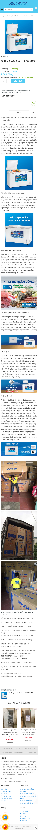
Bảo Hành (4, 794)
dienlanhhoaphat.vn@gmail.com (14, 781)
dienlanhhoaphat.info (8, 676)
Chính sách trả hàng (26, 803)
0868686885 (8, 95)
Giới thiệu (4, 789)
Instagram (24, 816)
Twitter (23, 813)
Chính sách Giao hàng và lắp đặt (28, 797)
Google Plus (25, 818)
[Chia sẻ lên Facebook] (7, 56)
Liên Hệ (3, 801)
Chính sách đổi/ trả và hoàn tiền (27, 790)
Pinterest (24, 820)
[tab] (19, 112)
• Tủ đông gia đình (30, 748)
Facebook (24, 811)
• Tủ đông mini (19, 748)
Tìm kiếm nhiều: (8, 748)
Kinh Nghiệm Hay (6, 798)
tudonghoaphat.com (25, 676)
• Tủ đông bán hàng (30, 752)
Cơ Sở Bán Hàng (6, 791)
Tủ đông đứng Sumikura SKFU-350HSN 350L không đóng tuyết (28, 732)
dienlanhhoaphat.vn (14, 673)
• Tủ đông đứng (18, 752)
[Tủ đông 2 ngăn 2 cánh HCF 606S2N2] (4, 695)
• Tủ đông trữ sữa (7, 752)
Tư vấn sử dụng (6, 796)
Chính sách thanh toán (27, 794)
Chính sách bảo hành (26, 801)
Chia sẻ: (3, 56)
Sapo (22, 828)
